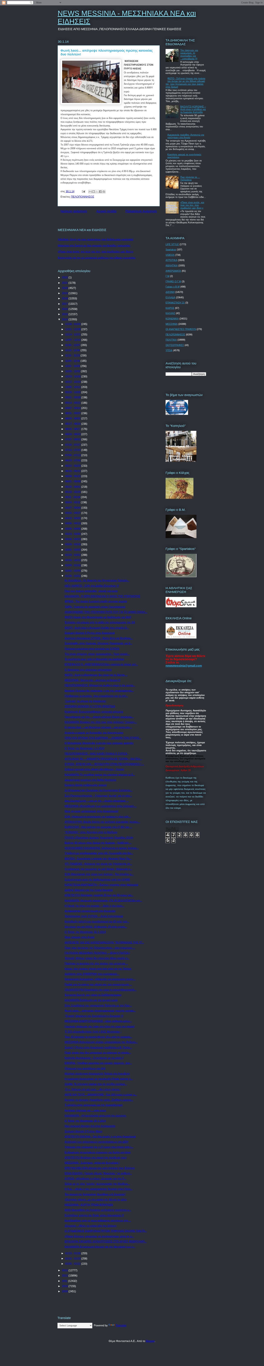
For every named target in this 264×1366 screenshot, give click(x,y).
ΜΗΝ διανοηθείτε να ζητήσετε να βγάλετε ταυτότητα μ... (98, 1209)
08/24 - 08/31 (73, 418)
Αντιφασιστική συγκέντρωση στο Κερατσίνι (90, 910)
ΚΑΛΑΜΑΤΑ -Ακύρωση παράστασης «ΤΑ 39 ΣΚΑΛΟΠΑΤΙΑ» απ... (103, 900)
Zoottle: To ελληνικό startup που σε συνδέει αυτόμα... (96, 1083)
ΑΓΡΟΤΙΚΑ (171, 260)
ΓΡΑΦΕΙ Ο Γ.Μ (173, 281)
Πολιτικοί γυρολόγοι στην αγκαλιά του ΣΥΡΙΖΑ (92, 648)
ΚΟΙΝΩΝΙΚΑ (172, 318)
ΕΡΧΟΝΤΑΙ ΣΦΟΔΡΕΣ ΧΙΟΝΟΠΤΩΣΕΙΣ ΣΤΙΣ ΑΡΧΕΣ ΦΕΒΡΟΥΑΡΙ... (106, 1241)
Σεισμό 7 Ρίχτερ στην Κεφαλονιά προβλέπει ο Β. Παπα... (98, 1047)
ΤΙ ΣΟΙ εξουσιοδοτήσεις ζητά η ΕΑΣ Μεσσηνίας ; (93, 1031)
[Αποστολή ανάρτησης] (83, 191)
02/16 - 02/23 (73, 560)
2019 (65, 293)
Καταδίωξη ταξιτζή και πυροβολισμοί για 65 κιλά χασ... (97, 921)
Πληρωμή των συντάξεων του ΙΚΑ (85, 1068)
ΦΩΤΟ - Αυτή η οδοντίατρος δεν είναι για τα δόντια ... (96, 674)
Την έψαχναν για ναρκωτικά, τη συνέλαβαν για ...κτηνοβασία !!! (189, 54)
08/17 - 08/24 (73, 423)
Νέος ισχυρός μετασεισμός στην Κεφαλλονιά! (91, 811)
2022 (65, 277)
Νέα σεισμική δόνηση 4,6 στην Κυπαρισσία (90, 1125)
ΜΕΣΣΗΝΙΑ (172, 324)
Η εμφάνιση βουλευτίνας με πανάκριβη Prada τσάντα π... (99, 1078)
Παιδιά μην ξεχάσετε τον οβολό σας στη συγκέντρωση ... (98, 984)
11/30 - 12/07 (73, 345)
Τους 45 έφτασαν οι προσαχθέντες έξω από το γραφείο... (98, 1036)
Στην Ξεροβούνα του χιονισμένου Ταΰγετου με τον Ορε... (98, 1005)
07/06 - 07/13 (73, 455)
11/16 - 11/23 (72, 355)
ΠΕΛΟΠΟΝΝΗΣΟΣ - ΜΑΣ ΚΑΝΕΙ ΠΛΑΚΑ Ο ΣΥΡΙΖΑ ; (97, 753)
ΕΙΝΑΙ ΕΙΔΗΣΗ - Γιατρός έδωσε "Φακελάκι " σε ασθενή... (98, 1173)
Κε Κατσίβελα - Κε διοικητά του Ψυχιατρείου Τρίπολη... (97, 580)
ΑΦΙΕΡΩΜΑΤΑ (173, 271)
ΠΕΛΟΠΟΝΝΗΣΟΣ (82, 196)
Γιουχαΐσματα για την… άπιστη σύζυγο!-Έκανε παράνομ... (99, 716)
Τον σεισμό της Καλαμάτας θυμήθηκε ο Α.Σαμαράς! (95, 1194)
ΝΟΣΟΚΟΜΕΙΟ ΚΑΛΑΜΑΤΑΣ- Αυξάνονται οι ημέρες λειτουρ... (102, 847)
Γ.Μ (167, 276)
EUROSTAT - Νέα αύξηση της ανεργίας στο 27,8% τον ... (98, 826)
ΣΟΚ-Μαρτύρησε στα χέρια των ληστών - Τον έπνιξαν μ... (99, 874)
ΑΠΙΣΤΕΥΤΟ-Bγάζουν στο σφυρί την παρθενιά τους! (96, 1157)
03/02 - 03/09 (73, 549)
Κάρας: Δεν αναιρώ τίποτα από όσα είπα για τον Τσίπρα (98, 968)
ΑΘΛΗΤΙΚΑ (172, 265)
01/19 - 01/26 (73, 1253)
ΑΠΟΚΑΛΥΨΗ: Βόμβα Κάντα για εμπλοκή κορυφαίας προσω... (102, 821)
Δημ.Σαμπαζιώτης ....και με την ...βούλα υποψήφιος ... (97, 800)
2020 (65, 287)
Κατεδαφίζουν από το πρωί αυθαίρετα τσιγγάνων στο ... (98, 1220)
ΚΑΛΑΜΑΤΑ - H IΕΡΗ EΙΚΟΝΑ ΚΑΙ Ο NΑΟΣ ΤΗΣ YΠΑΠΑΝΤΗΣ (102, 596)
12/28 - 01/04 (73, 324)
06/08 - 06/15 (73, 476)
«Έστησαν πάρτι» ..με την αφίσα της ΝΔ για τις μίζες (96, 1199)
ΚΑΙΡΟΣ (170, 308)
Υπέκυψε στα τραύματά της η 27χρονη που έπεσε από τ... (99, 1146)
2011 (65, 1280)
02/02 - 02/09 (73, 570)
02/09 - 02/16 (73, 565)
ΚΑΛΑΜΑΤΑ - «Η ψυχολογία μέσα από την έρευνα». (96, 1115)
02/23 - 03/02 (73, 554)
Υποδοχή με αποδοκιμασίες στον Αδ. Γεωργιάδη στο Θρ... (99, 853)
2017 (65, 303)
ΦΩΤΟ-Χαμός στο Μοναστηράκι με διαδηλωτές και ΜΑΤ (98, 617)
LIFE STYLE (172, 244)
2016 (65, 308)
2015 (65, 314)
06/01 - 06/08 (73, 481)
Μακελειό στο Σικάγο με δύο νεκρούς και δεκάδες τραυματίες (94, 245)
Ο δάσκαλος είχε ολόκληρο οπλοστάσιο (88, 669)
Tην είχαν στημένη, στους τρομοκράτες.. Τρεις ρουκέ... (97, 653)
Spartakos (171, 249)
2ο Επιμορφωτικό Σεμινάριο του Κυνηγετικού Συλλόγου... (99, 790)
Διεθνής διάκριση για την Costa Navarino (89, 889)
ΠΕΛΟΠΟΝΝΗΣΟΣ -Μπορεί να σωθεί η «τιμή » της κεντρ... (100, 685)
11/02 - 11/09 (72, 366)
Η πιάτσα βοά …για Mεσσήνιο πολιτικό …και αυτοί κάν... (98, 727)
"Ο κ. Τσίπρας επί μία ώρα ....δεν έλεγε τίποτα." (93, 1089)
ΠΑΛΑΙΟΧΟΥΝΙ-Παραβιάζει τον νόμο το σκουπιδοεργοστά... (100, 989)
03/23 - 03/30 (73, 533)
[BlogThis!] (93, 191)
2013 (65, 1270)
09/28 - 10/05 (73, 392)
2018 (65, 298)
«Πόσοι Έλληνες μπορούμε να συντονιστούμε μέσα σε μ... (99, 1236)
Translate (121, 1325)
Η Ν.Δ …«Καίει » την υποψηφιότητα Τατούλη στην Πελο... (99, 1188)
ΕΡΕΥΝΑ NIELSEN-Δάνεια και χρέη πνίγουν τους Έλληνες (100, 1167)
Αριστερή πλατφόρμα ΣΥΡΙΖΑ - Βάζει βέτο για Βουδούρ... (99, 638)
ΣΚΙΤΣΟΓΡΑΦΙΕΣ (175, 345)
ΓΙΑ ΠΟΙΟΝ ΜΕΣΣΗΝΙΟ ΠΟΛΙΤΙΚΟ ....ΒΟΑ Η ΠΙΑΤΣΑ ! (97, 952)
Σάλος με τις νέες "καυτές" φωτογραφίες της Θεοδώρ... (97, 1183)
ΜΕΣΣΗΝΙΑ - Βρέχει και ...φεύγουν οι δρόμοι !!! (92, 680)
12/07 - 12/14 (73, 339)
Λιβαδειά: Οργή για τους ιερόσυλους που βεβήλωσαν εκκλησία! (95, 239)
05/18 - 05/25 (73, 491)
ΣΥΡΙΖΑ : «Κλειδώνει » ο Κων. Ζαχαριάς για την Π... (95, 1178)
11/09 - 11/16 (72, 360)
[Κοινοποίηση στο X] (97, 191)
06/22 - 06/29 (73, 465)
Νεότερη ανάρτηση (74, 211)
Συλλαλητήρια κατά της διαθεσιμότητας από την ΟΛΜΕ (97, 879)
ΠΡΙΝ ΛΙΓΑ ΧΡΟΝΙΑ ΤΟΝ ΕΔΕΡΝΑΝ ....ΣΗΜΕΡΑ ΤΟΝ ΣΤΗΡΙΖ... (103, 737)
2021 (65, 282)
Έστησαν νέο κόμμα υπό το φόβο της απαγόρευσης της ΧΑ (100, 622)
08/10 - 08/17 (73, 428)
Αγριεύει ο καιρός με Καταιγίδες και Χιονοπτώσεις (94, 732)
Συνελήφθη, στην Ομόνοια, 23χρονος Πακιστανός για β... (98, 643)
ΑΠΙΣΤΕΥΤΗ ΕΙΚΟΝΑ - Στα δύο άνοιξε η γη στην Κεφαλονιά (100, 1136)
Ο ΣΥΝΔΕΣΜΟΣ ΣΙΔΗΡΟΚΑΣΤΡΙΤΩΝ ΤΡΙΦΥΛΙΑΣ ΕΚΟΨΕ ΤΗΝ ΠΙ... (106, 1230)
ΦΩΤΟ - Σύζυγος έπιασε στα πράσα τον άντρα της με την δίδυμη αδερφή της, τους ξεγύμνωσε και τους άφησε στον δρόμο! (185, 82)
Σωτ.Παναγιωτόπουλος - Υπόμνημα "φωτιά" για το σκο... (98, 795)
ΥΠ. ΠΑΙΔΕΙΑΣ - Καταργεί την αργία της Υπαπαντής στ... (98, 863)
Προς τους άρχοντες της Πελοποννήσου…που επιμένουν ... (100, 947)
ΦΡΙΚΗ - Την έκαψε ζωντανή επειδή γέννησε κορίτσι (96, 601)
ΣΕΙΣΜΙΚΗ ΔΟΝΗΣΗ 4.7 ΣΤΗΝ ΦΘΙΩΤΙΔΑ (90, 706)
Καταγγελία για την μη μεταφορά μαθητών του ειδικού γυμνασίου (96, 257)
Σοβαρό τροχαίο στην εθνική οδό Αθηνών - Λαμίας (94, 769)
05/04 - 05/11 (73, 502)
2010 (65, 1286)
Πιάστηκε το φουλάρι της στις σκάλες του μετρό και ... (96, 963)
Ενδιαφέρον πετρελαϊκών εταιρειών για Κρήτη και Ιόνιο (98, 1152)
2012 (65, 1275)
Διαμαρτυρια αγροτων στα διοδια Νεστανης (90, 779)
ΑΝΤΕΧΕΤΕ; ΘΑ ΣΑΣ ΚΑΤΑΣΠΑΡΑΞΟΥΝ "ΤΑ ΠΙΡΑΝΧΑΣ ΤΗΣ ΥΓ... (104, 942)
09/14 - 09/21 (73, 402)
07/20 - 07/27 (73, 444)
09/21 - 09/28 (73, 397)
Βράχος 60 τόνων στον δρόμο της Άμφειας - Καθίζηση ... (98, 842)
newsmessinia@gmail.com (184, 665)
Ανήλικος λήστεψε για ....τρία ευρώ (85, 1110)
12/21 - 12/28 (73, 329)
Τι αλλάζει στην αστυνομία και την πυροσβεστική (93, 1104)
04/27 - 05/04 (73, 507)
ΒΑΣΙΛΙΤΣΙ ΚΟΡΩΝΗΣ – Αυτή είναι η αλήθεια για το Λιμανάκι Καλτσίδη (193, 109)
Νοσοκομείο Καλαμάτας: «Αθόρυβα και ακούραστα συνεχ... (100, 979)
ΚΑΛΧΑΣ (170, 313)
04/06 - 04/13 (73, 523)
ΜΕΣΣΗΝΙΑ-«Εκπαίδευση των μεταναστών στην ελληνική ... (100, 805)
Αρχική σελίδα (106, 211)
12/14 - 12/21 (73, 334)
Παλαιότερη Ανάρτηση (141, 211)
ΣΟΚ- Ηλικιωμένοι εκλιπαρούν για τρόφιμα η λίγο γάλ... (98, 816)
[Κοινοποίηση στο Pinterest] (104, 191)
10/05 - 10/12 (73, 386)
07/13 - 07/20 (73, 449)
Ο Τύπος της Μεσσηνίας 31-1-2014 (85, 931)
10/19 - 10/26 (73, 376)
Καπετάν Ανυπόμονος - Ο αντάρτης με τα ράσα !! (94, 1057)
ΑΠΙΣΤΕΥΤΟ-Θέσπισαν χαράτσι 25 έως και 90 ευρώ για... (99, 895)
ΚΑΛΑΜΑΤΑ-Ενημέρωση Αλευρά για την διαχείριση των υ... (100, 1246)
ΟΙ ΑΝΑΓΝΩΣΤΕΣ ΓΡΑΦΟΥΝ (181, 329)
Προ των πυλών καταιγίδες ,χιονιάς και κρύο (91, 590)
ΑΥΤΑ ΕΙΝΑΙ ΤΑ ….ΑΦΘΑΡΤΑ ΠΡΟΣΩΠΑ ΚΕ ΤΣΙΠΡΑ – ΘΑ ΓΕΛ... (103, 758)
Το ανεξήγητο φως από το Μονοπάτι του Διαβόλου (94, 659)
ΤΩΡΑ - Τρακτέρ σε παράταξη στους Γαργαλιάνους (95, 606)
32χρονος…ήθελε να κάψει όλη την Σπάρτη (90, 1225)
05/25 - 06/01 (73, 486)
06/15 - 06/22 (73, 470)
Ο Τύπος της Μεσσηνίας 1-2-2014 (84, 748)
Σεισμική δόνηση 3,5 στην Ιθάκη (83, 1131)
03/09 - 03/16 (73, 544)
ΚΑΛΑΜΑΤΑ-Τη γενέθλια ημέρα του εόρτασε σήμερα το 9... (100, 774)
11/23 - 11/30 (72, 350)
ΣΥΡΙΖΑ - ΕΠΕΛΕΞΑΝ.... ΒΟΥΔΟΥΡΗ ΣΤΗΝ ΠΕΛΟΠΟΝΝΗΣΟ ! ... (104, 764)
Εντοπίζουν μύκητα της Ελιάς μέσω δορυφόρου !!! (94, 1215)
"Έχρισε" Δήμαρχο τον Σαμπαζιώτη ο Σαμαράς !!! (94, 1015)
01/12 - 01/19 (73, 1258)
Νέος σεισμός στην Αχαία (79, 937)
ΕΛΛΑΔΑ (170, 297)
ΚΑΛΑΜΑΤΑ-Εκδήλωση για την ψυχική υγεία (91, 1000)
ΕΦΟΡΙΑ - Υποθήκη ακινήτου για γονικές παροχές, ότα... (98, 1062)
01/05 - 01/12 (73, 1263)
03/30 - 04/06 (73, 528)
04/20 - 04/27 (73, 512)
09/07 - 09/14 (73, 407)
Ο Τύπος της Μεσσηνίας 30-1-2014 (85, 1120)
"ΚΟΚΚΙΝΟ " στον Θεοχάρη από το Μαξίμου (91, 832)
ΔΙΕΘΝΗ (170, 292)
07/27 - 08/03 (73, 439)
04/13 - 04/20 (73, 518)
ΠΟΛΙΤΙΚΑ (171, 339)
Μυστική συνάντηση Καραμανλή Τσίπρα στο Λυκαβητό (97, 1073)
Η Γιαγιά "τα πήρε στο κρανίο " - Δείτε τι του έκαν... (94, 905)
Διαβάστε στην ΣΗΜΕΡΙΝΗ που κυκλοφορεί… (92, 973)
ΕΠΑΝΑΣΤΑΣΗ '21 (175, 302)
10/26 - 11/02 (73, 371)
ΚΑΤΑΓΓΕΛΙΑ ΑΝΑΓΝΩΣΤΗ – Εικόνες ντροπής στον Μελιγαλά (101, 884)
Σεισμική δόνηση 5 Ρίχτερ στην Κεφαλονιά (90, 632)
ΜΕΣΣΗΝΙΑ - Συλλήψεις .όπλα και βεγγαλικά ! (92, 1162)
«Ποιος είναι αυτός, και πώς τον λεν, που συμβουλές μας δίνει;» (95, 251)
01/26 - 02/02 (73, 575)
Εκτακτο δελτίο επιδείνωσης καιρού (86, 784)
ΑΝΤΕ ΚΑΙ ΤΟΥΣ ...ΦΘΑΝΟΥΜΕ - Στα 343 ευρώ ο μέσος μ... (101, 1094)
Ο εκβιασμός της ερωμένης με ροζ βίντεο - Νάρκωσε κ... (98, 868)
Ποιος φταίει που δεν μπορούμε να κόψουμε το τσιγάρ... (98, 1052)
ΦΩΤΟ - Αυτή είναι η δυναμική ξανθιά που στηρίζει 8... (97, 627)
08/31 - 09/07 (73, 413)
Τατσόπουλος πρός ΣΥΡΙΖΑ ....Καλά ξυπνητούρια (94, 916)
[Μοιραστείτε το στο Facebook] (100, 191)
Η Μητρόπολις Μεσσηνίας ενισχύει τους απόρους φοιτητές (99, 743)
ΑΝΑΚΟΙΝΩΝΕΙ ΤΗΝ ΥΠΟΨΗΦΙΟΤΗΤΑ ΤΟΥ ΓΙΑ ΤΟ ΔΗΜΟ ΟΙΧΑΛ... (106, 611)
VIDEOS (170, 255)
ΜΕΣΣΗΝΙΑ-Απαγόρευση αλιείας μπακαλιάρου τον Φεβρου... (101, 1042)
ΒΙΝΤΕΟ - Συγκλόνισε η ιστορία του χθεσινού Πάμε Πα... (98, 858)
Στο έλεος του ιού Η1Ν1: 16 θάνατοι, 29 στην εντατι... (96, 926)
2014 (65, 319)
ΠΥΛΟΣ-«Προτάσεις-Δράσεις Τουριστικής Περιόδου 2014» (99, 837)
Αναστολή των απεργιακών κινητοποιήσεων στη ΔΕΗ (96, 1141)
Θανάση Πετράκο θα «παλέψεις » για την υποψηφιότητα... (99, 690)
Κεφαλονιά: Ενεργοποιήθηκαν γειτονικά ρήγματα (94, 711)
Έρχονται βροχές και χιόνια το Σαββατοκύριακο (93, 994)
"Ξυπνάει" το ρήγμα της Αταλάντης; (85, 701)
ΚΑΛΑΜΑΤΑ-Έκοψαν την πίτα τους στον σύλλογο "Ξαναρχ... (101, 722)
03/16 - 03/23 (73, 539)
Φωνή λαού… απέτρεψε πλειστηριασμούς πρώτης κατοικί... (100, 1010)
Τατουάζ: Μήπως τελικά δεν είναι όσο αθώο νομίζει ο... (97, 958)
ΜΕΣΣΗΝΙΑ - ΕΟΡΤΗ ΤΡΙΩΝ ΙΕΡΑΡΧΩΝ (89, 1204)
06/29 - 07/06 (73, 460)
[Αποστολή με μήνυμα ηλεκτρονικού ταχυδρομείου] (90, 191)
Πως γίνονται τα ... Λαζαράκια (190, 178)
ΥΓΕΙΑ (169, 350)
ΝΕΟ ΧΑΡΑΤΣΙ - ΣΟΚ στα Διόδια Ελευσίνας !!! (92, 585)
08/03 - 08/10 (73, 434)
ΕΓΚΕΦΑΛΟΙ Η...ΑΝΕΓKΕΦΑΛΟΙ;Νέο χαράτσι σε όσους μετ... (101, 664)
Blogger (150, 1341)
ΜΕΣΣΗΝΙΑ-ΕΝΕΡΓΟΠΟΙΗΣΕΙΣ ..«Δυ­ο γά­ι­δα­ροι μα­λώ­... (98, 1021)
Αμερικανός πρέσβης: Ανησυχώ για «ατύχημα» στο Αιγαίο (185, 136)
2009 (65, 1291)
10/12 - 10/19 (73, 381)
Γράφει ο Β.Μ (173, 286)
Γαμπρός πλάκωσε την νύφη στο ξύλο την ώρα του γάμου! (100, 1026)
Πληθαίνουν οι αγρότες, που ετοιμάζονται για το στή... (96, 695)
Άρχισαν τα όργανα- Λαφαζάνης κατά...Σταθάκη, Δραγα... (99, 1099)
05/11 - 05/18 (73, 497)
